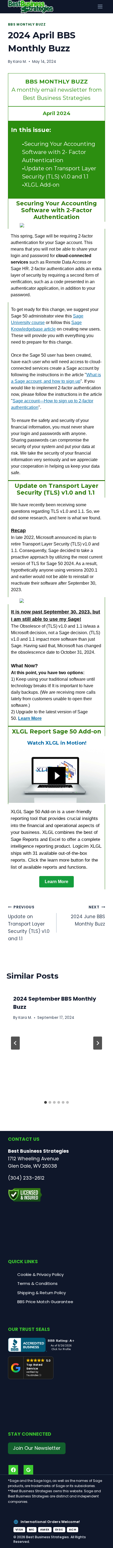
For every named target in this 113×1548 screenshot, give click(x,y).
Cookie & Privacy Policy (40, 1274)
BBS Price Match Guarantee (45, 1302)
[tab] (45, 1102)
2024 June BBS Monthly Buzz (88, 916)
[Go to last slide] (15, 1043)
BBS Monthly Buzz (27, 24)
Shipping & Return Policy (41, 1293)
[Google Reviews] (28, 1470)
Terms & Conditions (37, 1283)
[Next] (97, 1043)
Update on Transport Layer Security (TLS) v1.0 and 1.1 (29, 923)
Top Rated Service (34, 1366)
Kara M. (20, 61)
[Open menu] (100, 6)
